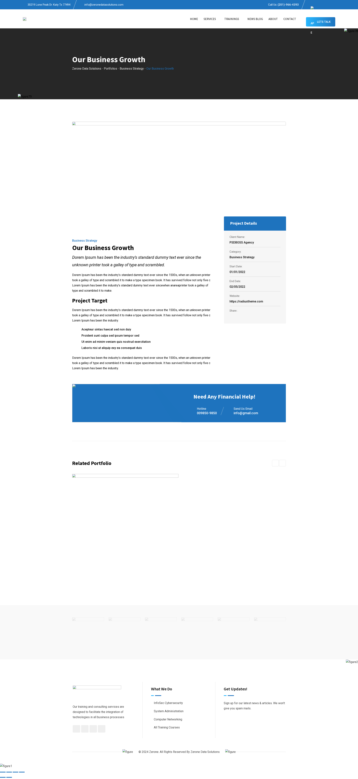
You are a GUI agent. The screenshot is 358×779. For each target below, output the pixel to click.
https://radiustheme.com (246, 301)
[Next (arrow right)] (9, 777)
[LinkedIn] (260, 317)
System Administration (168, 711)
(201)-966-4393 (288, 4)
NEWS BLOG (255, 19)
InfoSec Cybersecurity (168, 703)
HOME (194, 19)
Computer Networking (168, 719)
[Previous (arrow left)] (3, 777)
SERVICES (210, 19)
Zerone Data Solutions (205, 752)
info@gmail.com (246, 413)
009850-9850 (207, 413)
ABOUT (273, 19)
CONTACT (289, 19)
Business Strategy (84, 240)
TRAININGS (231, 19)
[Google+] (250, 317)
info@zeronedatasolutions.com (103, 4)
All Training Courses (167, 727)
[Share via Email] (269, 317)
